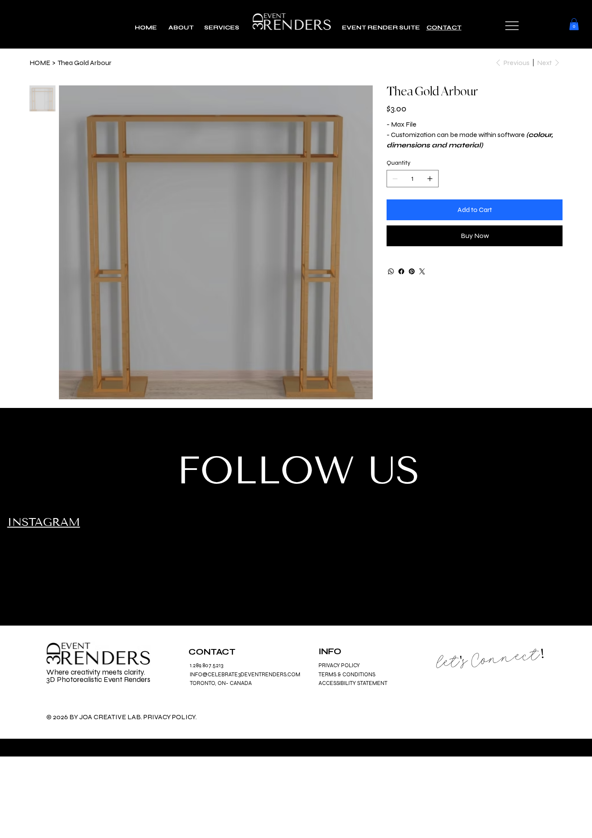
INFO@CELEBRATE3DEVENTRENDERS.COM (245, 674)
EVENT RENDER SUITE (384, 27)
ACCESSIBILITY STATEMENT (353, 683)
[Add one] (430, 178)
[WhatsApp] (391, 271)
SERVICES (222, 27)
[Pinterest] (411, 271)
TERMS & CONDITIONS (347, 674)
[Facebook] (401, 271)
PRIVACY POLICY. (170, 717)
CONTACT (444, 27)
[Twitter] (422, 271)
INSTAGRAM (43, 522)
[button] (512, 26)
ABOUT (180, 27)
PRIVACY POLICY (339, 665)
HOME (146, 27)
